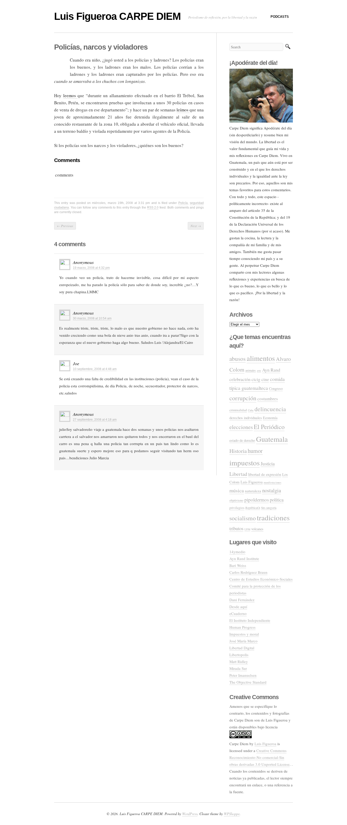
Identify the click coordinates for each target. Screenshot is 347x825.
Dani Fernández (242, 599)
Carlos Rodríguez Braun (248, 572)
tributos (236, 528)
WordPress (189, 813)
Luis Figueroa (252, 481)
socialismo (242, 518)
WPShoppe (232, 813)
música (236, 490)
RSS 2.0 (153, 207)
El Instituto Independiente (249, 620)
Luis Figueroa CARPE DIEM (117, 16)
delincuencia (270, 409)
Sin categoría (268, 508)
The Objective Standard (247, 682)
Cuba (251, 410)
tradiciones (273, 517)
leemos (70, 95)
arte (259, 370)
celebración (239, 379)
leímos (183, 110)
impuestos (244, 462)
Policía (183, 203)
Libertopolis (238, 654)
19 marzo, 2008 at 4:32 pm (91, 268)
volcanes (257, 528)
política (276, 499)
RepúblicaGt (252, 508)
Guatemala (272, 439)
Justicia (268, 463)
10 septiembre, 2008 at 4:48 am (95, 369)
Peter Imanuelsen (243, 675)
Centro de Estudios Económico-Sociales (261, 579)
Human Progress (242, 627)
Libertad (238, 473)
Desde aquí (238, 606)
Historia (238, 450)
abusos (237, 358)
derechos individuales (245, 417)
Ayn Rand (271, 370)
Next (196, 226)
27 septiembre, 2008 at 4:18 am (95, 419)
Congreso (276, 388)
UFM (247, 529)
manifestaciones (272, 482)
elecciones (241, 427)
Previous (65, 226)
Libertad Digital (241, 647)
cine (265, 379)
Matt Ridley (238, 661)
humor (255, 450)
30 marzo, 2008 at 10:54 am (92, 318)
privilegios (236, 507)
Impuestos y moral (244, 634)
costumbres (267, 399)
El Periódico (269, 426)
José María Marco (243, 640)
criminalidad (238, 410)
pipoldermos (256, 499)
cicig (255, 379)
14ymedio (237, 551)
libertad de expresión (264, 474)
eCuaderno (238, 613)
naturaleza (253, 490)
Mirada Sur (238, 668)
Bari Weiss (237, 565)
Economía (270, 417)
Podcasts (280, 17)
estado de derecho (242, 440)
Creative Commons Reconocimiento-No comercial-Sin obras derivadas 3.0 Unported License (259, 757)
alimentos (261, 358)
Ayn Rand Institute (244, 558)
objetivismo (236, 500)
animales (250, 370)
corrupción (242, 398)
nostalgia (271, 490)
